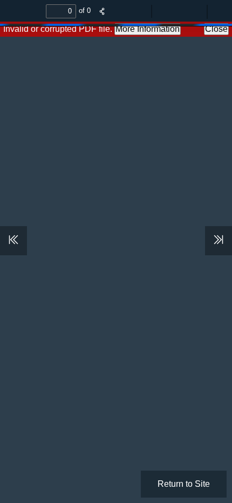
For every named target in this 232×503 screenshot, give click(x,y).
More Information (147, 28)
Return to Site (184, 483)
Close (216, 28)
